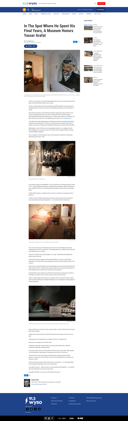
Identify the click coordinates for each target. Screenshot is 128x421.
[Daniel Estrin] (27, 383)
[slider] (30, 9)
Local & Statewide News (97, 51)
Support (81, 13)
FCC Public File (72, 397)
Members (88, 13)
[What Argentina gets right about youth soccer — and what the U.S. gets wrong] (88, 40)
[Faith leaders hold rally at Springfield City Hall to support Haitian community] (88, 68)
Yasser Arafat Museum (65, 118)
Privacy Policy (54, 403)
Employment (54, 397)
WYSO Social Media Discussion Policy (94, 397)
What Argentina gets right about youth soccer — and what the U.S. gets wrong (97, 42)
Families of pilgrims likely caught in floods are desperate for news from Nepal (98, 82)
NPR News (95, 24)
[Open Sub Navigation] (27, 13)
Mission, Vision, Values (91, 400)
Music (36, 13)
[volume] (28, 9)
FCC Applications (72, 400)
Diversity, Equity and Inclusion (75, 403)
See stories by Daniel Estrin (39, 384)
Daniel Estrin (31, 41)
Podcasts (56, 13)
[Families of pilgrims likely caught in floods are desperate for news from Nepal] (88, 80)
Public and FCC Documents (56, 400)
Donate (102, 3)
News (30, 13)
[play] (24, 9)
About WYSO (97, 13)
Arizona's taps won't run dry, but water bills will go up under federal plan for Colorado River (98, 29)
